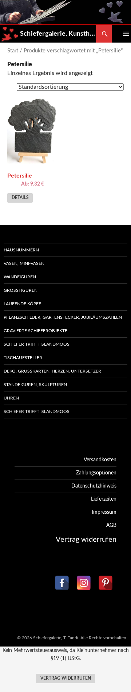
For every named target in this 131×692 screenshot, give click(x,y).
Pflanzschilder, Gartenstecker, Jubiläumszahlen (63, 317)
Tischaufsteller (23, 357)
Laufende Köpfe (22, 304)
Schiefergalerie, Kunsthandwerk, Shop (58, 34)
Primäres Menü (120, 34)
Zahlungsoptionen (96, 473)
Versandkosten (100, 459)
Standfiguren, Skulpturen (35, 384)
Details (20, 198)
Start (12, 50)
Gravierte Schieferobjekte (35, 331)
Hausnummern (21, 250)
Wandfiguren (20, 277)
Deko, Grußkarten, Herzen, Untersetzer (52, 371)
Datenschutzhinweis (93, 486)
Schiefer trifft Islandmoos (37, 344)
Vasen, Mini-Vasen (24, 263)
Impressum (104, 512)
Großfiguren (20, 290)
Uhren (11, 398)
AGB (111, 525)
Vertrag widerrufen (65, 678)
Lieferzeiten (103, 499)
